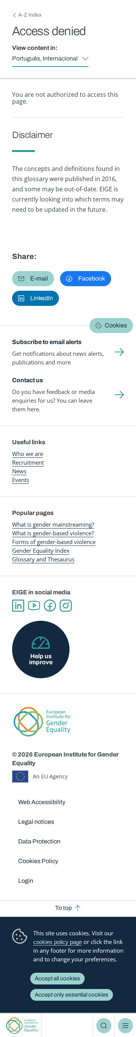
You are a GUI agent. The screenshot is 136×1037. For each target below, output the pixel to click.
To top (63, 908)
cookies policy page (57, 942)
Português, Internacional (45, 58)
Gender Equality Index (41, 550)
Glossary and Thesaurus (43, 559)
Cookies (116, 325)
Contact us (27, 380)
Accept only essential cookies (71, 995)
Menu (125, 1025)
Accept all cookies (57, 978)
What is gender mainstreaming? (53, 524)
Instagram (66, 606)
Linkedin (18, 606)
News (19, 471)
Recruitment (28, 462)
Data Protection (39, 841)
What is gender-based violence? (53, 533)
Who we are (27, 453)
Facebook (50, 606)
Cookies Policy (38, 861)
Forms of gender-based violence (54, 542)
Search (103, 1025)
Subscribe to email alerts (47, 342)
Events (20, 480)
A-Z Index (30, 15)
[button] (33, 278)
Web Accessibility (41, 802)
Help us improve (41, 659)
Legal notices (36, 821)
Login (25, 880)
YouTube (34, 606)
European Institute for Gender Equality (22, 1025)
